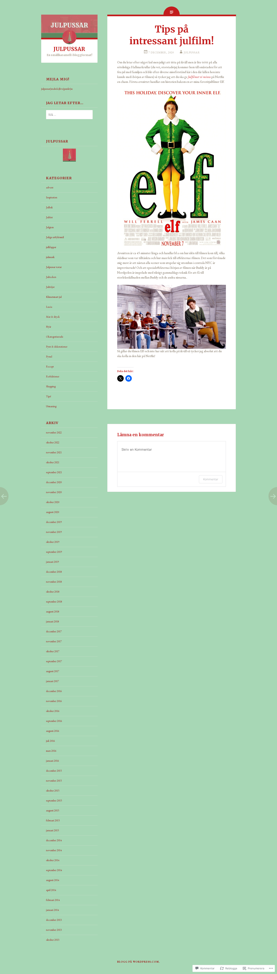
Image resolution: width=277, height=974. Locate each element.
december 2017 (54, 631)
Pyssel (49, 356)
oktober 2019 (52, 542)
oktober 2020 (52, 502)
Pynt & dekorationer (56, 346)
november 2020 (54, 492)
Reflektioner (52, 376)
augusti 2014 (52, 880)
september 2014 (54, 870)
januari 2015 (52, 830)
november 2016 (54, 701)
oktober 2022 (52, 442)
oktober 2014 (52, 860)
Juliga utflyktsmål (55, 237)
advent (49, 187)
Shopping (51, 386)
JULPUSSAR (69, 49)
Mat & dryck (53, 317)
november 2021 (54, 452)
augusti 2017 (52, 671)
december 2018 (54, 571)
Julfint (49, 217)
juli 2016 (50, 741)
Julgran (50, 227)
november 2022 (54, 432)
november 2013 (54, 930)
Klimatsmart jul (54, 297)
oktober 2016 (52, 711)
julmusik (50, 257)
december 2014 (54, 840)
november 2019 (54, 532)
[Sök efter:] (67, 115)
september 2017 (54, 661)
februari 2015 (53, 820)
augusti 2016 (52, 731)
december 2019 (54, 522)
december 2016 (54, 691)
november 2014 (54, 850)
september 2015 (54, 800)
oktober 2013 (52, 940)
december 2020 (54, 482)
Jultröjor (50, 287)
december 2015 (54, 770)
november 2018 (54, 581)
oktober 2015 (52, 790)
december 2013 (54, 920)
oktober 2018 (52, 591)
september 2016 (54, 721)
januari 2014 (52, 910)
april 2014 (51, 890)
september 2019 (54, 552)
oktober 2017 (52, 651)
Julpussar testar (54, 267)
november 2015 (54, 780)
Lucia (49, 307)
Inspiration (51, 197)
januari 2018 (52, 621)
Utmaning (51, 406)
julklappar (51, 247)
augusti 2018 (52, 611)
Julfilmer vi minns (199, 77)
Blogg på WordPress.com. (138, 961)
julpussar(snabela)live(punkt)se (57, 89)
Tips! (48, 396)
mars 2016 (51, 751)
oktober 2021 (52, 462)
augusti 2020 (52, 512)
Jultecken (51, 277)
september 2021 (54, 472)
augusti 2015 (52, 810)
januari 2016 (52, 760)
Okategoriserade (54, 336)
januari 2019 (52, 562)
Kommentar (210, 479)
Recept (50, 366)
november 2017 (54, 641)
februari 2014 (53, 900)
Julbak (49, 207)
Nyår (48, 326)
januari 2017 (52, 681)
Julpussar (192, 52)
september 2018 (54, 601)
